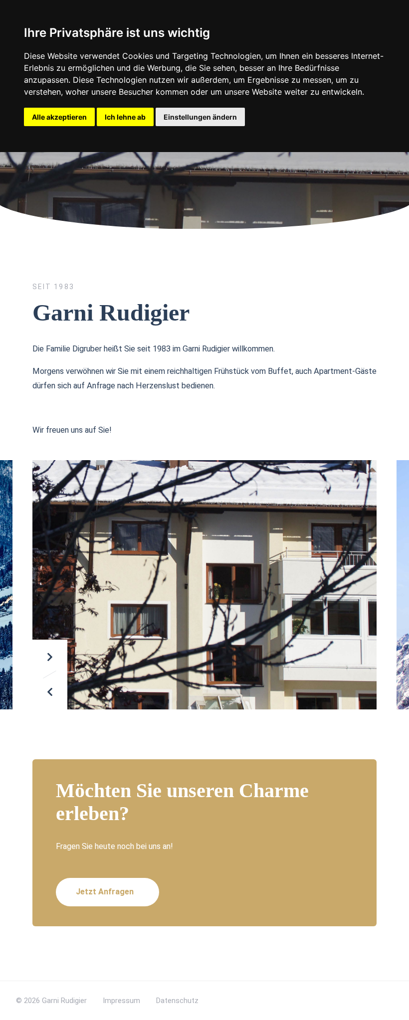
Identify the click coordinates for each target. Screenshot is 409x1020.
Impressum (121, 1000)
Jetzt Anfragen (105, 891)
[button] (49, 657)
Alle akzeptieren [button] (59, 117)
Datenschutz (177, 1000)
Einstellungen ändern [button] (200, 117)
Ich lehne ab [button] (125, 117)
